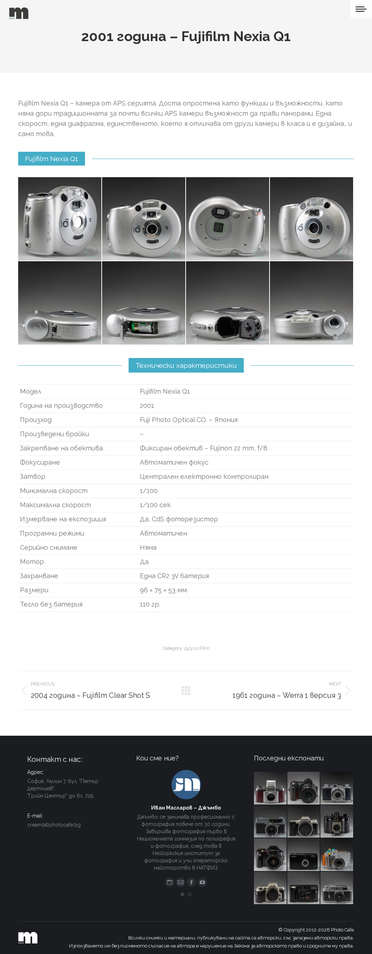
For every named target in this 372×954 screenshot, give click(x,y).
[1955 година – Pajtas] (337, 822)
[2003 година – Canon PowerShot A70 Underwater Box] (337, 855)
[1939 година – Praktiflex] (270, 788)
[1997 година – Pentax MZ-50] (304, 822)
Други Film (197, 648)
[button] (182, 894)
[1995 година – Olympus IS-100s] (270, 855)
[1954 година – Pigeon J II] (337, 788)
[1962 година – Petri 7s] (270, 822)
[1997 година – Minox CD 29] (304, 855)
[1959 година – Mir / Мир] (337, 888)
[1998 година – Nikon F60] (270, 888)
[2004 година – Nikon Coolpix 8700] (304, 788)
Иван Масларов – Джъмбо (186, 808)
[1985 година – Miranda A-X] (304, 888)
